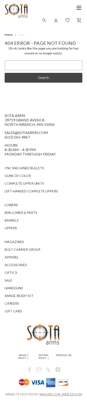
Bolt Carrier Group (22, 249)
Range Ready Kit (19, 296)
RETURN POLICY (43, 356)
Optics (11, 273)
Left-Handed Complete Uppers (31, 191)
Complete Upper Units (24, 183)
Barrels (12, 220)
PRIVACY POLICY (23, 356)
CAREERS (12, 303)
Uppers (11, 228)
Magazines (14, 242)
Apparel (12, 257)
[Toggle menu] (76, 9)
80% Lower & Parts (21, 213)
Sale (8, 280)
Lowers (11, 205)
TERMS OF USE (64, 355)
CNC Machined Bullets (24, 168)
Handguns (14, 288)
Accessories (16, 265)
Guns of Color (18, 176)
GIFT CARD (13, 311)
